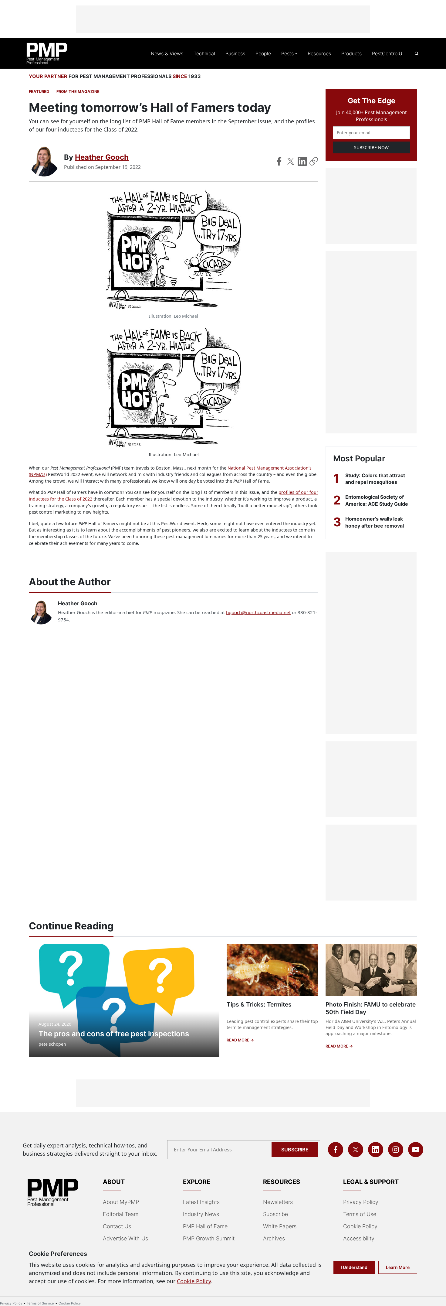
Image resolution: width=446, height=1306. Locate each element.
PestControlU (387, 53)
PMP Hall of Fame (205, 1226)
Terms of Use (359, 1214)
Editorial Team (120, 1214)
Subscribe (295, 1150)
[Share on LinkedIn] (302, 161)
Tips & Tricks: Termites (259, 1004)
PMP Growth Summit (209, 1238)
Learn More (398, 1267)
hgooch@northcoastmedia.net (258, 612)
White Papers (279, 1226)
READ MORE (238, 1040)
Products (351, 53)
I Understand (354, 1267)
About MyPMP (121, 1202)
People (263, 53)
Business (235, 53)
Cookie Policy (360, 1226)
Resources (319, 53)
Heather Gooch (102, 157)
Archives (274, 1238)
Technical (204, 53)
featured (39, 91)
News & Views (167, 53)
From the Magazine (78, 91)
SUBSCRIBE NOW (371, 147)
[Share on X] (290, 161)
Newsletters (278, 1202)
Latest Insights (201, 1202)
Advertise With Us (125, 1238)
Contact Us (117, 1226)
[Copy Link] (313, 161)
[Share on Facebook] (279, 161)
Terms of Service (40, 1303)
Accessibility (358, 1238)
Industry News (201, 1214)
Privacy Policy (360, 1202)
